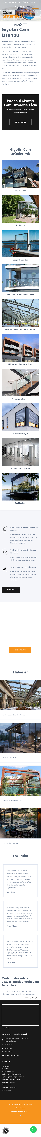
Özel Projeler (6, 1090)
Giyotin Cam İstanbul (10, 843)
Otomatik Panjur (7, 1085)
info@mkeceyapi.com (14, 2)
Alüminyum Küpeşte (8, 1082)
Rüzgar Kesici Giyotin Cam (12, 800)
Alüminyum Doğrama (9, 1087)
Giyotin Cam (6, 1066)
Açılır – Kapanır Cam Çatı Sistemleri (13, 1077)
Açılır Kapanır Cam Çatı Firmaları (14, 715)
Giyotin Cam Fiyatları (10, 757)
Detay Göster (6, 1028)
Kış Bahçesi (5, 1069)
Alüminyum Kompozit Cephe (11, 1079)
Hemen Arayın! (20, 650)
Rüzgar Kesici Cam (8, 1071)
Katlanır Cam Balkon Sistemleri (12, 1074)
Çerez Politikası (20, 1108)
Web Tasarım (15, 1112)
